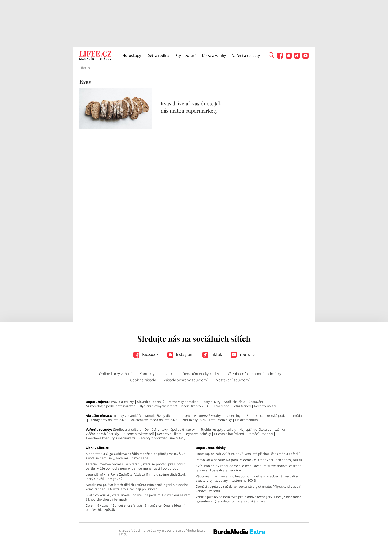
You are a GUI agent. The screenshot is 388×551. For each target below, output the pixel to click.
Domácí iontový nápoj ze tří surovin (171, 429)
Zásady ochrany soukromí (186, 380)
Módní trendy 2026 (195, 406)
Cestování (256, 402)
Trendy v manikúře (127, 415)
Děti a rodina (158, 55)
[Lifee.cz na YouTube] (305, 57)
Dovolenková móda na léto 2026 (153, 420)
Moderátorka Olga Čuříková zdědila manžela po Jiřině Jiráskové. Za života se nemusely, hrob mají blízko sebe (135, 456)
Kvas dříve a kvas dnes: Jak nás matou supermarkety (191, 107)
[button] (271, 54)
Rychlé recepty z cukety (218, 429)
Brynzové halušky (198, 434)
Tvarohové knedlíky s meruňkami (110, 438)
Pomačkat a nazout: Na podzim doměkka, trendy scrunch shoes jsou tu (249, 460)
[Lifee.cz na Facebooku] (280, 57)
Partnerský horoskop (183, 402)
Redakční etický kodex (201, 373)
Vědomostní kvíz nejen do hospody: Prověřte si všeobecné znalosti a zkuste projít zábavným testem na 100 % (247, 478)
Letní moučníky (220, 420)
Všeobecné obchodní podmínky (254, 373)
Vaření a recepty (246, 55)
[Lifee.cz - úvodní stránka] (95, 56)
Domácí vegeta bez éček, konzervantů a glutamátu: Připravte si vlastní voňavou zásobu (248, 488)
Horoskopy (131, 55)
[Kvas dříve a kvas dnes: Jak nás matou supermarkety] (115, 127)
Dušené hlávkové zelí (138, 434)
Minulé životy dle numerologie (168, 415)
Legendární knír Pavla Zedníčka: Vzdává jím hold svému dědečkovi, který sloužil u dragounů (136, 476)
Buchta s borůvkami (229, 434)
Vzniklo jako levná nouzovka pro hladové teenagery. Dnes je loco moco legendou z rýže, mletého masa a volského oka (248, 499)
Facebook (149, 354)
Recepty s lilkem (169, 434)
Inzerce (169, 373)
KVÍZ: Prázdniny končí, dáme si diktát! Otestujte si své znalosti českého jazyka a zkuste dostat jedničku (248, 468)
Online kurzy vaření (115, 373)
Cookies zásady (143, 380)
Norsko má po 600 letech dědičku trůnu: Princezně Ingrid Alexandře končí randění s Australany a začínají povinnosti (137, 487)
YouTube (247, 354)
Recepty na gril (265, 406)
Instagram (184, 354)
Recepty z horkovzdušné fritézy (162, 438)
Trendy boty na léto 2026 (107, 420)
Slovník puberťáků (150, 402)
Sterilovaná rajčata (127, 429)
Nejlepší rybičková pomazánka (262, 429)
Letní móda (220, 406)
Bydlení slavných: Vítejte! (158, 406)
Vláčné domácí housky (102, 434)
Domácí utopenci (260, 434)
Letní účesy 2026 (193, 420)
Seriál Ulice (255, 415)
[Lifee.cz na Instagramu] (289, 57)
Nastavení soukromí (233, 380)
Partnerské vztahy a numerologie (218, 415)
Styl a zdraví (186, 55)
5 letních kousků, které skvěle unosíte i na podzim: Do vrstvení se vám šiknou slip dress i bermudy (138, 497)
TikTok (216, 354)
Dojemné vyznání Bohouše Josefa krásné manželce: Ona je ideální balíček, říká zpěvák (135, 507)
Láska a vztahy (214, 55)
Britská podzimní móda (284, 415)
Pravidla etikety (122, 402)
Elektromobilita (246, 420)
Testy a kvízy (211, 402)
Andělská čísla (234, 402)
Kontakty (146, 373)
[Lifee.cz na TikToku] (297, 57)
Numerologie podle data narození (111, 406)
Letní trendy (242, 406)
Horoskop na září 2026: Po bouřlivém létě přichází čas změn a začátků (248, 454)
